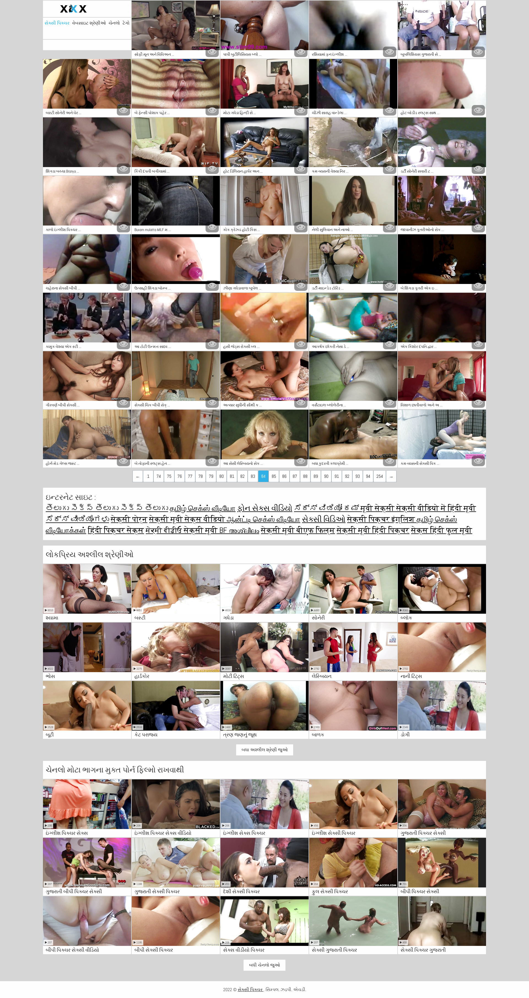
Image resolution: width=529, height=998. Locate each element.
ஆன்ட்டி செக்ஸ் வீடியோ (263, 519)
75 (169, 476)
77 (190, 476)
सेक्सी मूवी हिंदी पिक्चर (373, 530)
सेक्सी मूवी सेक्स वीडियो (188, 519)
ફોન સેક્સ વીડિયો (264, 508)
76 (179, 476)
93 (357, 476)
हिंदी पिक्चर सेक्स (116, 530)
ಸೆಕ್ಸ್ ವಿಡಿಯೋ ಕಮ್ (327, 508)
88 (305, 476)
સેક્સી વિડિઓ (324, 519)
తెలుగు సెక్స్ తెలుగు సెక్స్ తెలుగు (107, 508)
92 (347, 476)
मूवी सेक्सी (378, 508)
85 (274, 476)
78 (200, 476)
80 (221, 476)
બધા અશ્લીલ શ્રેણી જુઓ (265, 750)
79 (211, 476)
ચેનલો (114, 23)
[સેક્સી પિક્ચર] (87, 9)
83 (253, 476)
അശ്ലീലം (244, 530)
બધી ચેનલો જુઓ (264, 965)
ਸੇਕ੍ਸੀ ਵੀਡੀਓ (165, 530)
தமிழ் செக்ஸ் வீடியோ (203, 508)
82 (242, 476)
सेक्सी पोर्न (129, 519)
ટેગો (126, 23)
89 (316, 476)
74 (158, 476)
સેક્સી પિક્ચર (57, 23)
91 (336, 476)
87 (295, 476)
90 (326, 476)
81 (232, 476)
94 (368, 476)
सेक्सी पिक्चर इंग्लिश (382, 519)
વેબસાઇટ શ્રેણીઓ (89, 23)
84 (263, 476)
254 (379, 476)
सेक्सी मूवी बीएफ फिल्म (298, 530)
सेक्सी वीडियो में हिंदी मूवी (436, 508)
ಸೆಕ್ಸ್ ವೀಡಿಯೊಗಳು (77, 519)
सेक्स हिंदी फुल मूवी (441, 530)
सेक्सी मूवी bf (206, 530)
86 (284, 476)
